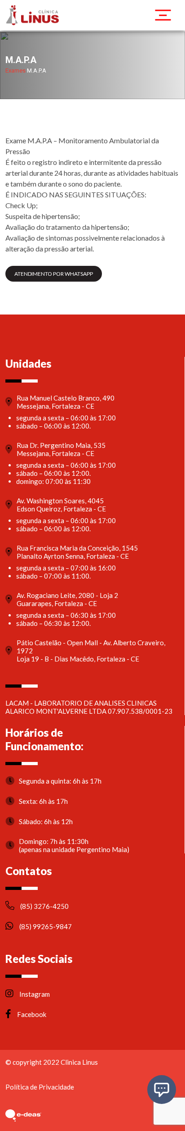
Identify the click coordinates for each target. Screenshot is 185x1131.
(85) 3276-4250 (44, 906)
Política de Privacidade (39, 1087)
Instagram (34, 994)
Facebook (31, 1014)
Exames (15, 70)
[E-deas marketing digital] (23, 1115)
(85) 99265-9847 (45, 926)
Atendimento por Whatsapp (53, 273)
